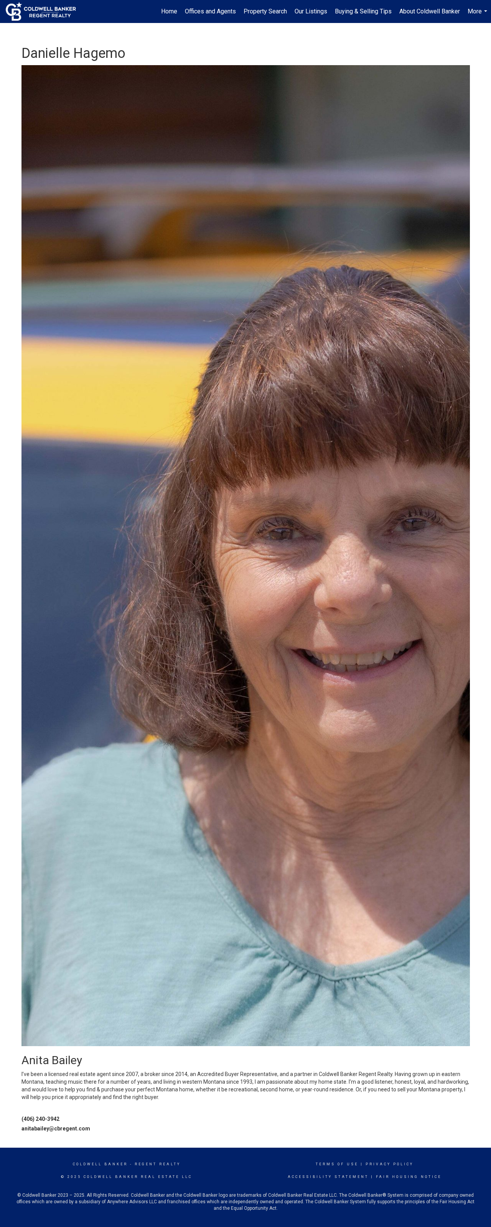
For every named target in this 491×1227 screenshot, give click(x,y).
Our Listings (311, 11)
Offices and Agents (210, 11)
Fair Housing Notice (409, 1177)
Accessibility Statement (328, 1177)
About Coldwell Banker (429, 11)
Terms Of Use (337, 1164)
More (478, 15)
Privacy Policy (390, 1164)
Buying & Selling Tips (363, 11)
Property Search (265, 11)
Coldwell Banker (100, 1164)
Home (169, 11)
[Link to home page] (45, 11)
